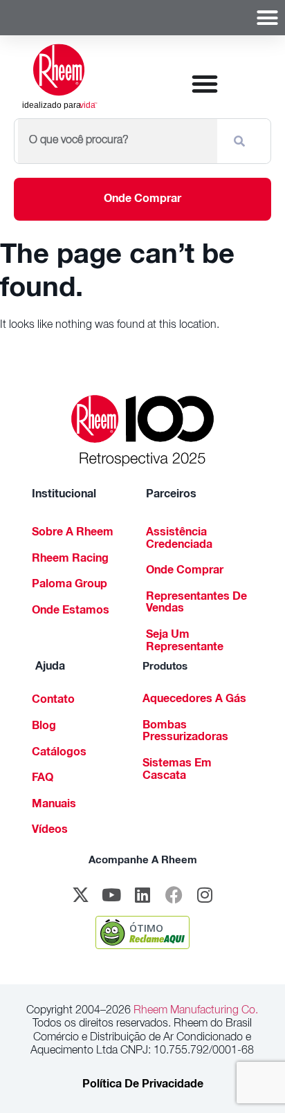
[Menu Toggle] (267, 17)
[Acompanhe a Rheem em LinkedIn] (142, 895)
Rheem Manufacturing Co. (194, 1011)
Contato (53, 700)
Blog (44, 727)
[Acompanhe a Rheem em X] (80, 895)
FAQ (42, 778)
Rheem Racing (70, 559)
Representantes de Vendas (196, 604)
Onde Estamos (70, 611)
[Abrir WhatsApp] (250, 1078)
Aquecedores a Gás (194, 700)
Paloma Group (69, 585)
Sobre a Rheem (72, 533)
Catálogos (59, 753)
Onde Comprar (184, 571)
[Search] (242, 141)
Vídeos (50, 830)
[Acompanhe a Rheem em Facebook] (173, 895)
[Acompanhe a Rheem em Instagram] (205, 895)
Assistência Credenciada (179, 539)
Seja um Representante (184, 642)
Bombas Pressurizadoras (185, 732)
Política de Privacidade (142, 1085)
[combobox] (117, 141)
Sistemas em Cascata (177, 770)
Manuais (54, 805)
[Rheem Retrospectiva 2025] (143, 431)
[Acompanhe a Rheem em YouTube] (111, 895)
